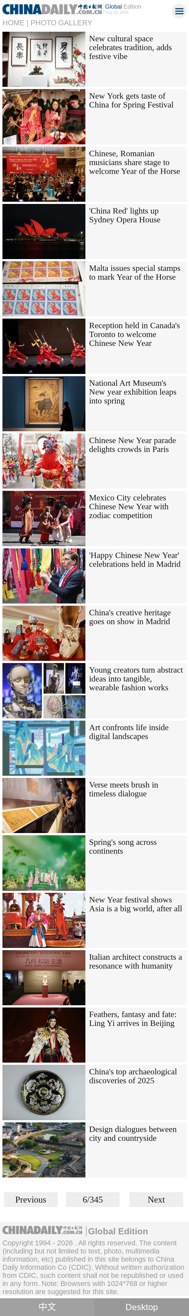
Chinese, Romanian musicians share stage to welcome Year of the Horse (134, 162)
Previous (30, 1200)
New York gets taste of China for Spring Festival (131, 100)
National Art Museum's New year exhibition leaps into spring (132, 391)
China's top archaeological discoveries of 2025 (133, 1076)
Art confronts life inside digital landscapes (129, 732)
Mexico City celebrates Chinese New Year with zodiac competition (129, 506)
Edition (123, 6)
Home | (15, 23)
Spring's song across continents (123, 846)
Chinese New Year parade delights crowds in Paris (132, 445)
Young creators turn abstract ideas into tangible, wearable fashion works (136, 678)
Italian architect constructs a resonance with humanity (135, 961)
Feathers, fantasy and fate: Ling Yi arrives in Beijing (132, 1019)
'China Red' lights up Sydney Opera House (124, 215)
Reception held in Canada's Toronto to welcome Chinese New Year (134, 334)
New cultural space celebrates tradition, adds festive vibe (130, 47)
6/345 (93, 1200)
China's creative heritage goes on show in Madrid (130, 617)
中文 (47, 1307)
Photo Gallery (61, 23)
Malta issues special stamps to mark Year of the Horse (134, 272)
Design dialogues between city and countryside (133, 1134)
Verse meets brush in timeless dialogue (123, 789)
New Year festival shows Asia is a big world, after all (135, 904)
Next (156, 1200)
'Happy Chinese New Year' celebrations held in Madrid (135, 560)
